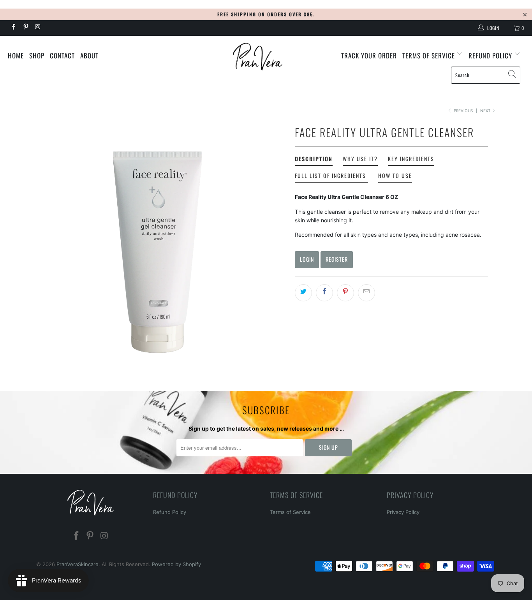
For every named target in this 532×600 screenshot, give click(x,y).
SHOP (36, 55)
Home (16, 55)
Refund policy (491, 55)
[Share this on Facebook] (324, 292)
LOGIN (307, 259)
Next (485, 110)
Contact (62, 55)
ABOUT (89, 55)
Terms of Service (429, 55)
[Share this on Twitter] (303, 292)
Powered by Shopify (176, 564)
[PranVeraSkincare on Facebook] (13, 27)
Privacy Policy (403, 512)
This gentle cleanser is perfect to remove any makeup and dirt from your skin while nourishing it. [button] (387, 215)
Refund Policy (169, 512)
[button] (391, 197)
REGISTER (337, 259)
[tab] (314, 160)
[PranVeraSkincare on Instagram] (37, 27)
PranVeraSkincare (77, 564)
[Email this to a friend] (366, 292)
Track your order (369, 55)
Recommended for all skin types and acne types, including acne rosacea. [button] (388, 234)
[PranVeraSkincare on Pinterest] (25, 27)
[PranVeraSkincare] (266, 56)
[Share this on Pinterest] (345, 292)
